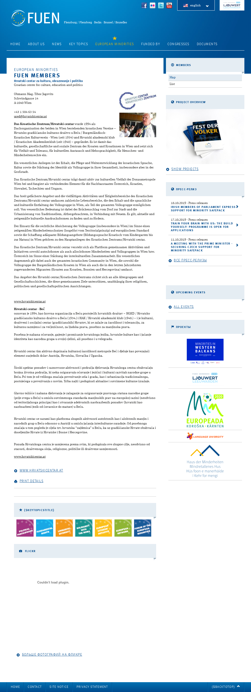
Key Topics (78, 44)
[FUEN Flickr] (153, 6)
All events (184, 307)
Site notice (59, 687)
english (195, 5)
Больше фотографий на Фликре (52, 654)
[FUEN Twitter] (161, 6)
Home (15, 44)
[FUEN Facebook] (144, 6)
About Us (36, 44)
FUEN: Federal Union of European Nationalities (35, 18)
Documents (207, 44)
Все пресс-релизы (190, 260)
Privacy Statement (92, 687)
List (172, 84)
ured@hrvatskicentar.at (30, 116)
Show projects (185, 169)
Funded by (150, 44)
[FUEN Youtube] (169, 6)
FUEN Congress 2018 (232, 5)
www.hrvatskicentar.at (30, 301)
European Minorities (114, 44)
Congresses (178, 44)
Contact (35, 687)
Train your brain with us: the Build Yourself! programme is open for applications (202, 227)
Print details (32, 481)
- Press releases (189, 203)
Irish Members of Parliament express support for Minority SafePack (203, 209)
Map (173, 77)
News (57, 44)
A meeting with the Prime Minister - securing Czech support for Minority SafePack (202, 247)
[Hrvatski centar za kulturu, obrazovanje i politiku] (137, 100)
